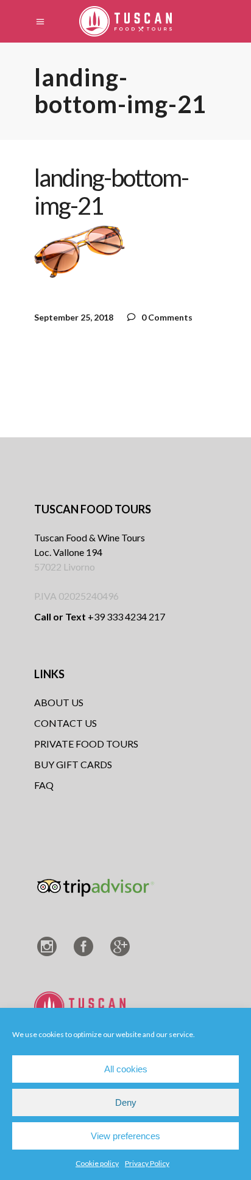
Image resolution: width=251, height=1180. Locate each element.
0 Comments (166, 317)
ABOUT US (58, 702)
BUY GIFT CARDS (73, 764)
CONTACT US (65, 723)
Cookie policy (97, 1163)
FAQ (44, 785)
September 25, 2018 (73, 317)
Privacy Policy (147, 1163)
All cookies (125, 1069)
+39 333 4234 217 (99, 616)
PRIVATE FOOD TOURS (86, 743)
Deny (125, 1102)
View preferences (125, 1136)
